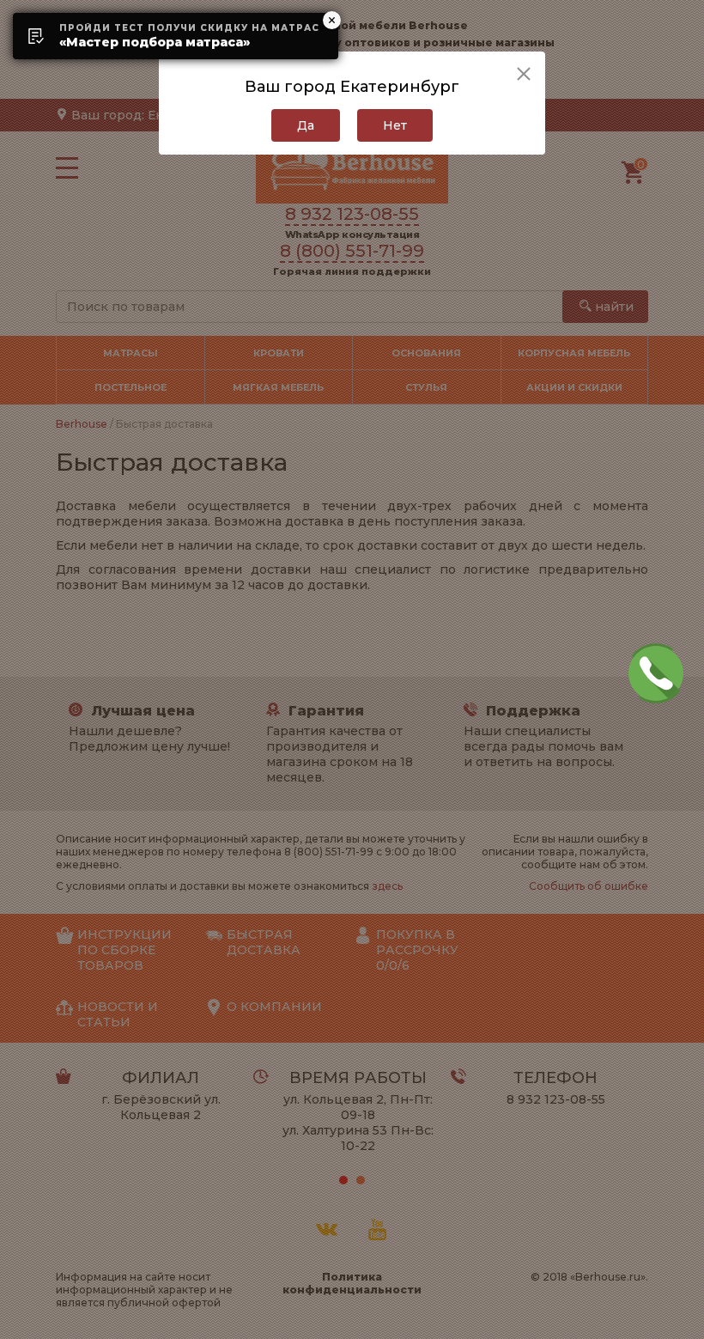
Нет (395, 125)
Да (305, 125)
